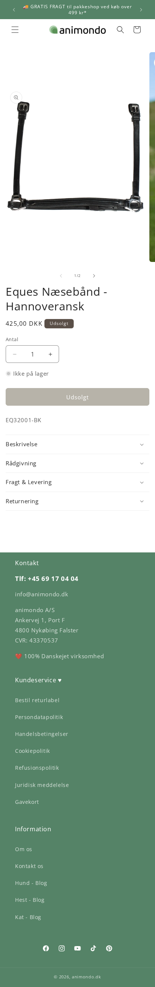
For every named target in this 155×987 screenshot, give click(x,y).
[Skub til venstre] (61, 276)
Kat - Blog (28, 917)
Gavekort (27, 801)
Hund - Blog (31, 882)
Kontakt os (29, 866)
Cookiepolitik (32, 750)
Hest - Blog (30, 899)
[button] (15, 29)
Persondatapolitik (39, 717)
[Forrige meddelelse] (14, 10)
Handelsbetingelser (41, 733)
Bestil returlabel (37, 700)
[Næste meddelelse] (141, 10)
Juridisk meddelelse (42, 784)
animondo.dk (86, 976)
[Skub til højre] (94, 276)
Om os (23, 849)
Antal (12, 339)
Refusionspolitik (37, 767)
